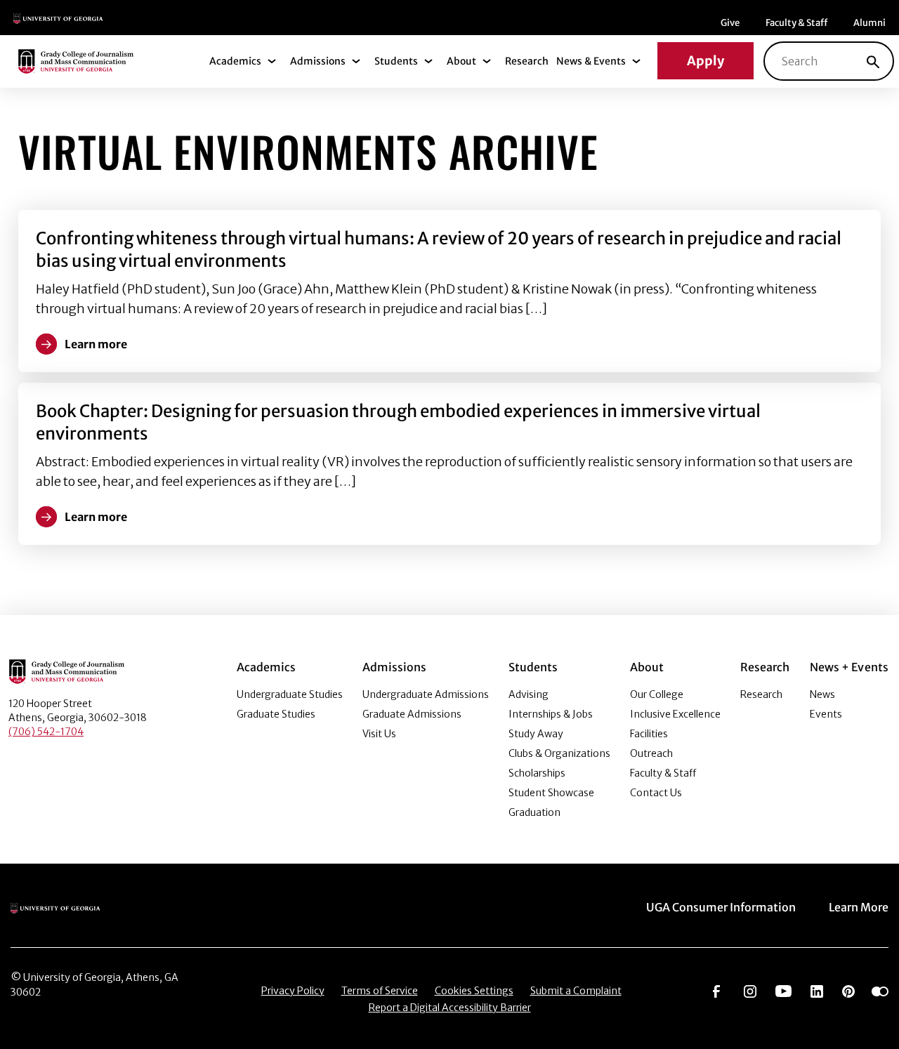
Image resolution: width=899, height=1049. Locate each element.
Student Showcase (551, 792)
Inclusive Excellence (675, 714)
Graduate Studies (276, 714)
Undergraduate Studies (290, 694)
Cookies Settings (474, 990)
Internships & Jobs (550, 714)
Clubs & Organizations (559, 753)
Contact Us (656, 792)
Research (527, 61)
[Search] (873, 61)
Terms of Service (379, 990)
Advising (528, 694)
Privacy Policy (292, 990)
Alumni (869, 23)
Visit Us (379, 733)
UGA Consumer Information (721, 907)
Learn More (858, 907)
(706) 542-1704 (46, 731)
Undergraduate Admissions (425, 694)
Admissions (318, 61)
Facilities (649, 733)
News (822, 694)
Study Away (535, 733)
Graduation (534, 812)
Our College (656, 694)
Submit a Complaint (576, 990)
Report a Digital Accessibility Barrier (450, 1007)
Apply (705, 61)
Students (396, 61)
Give (730, 23)
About (461, 61)
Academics (235, 61)
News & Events (591, 61)
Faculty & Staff (796, 23)
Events (826, 714)
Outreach (651, 753)
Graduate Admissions (411, 714)
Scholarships (536, 773)
